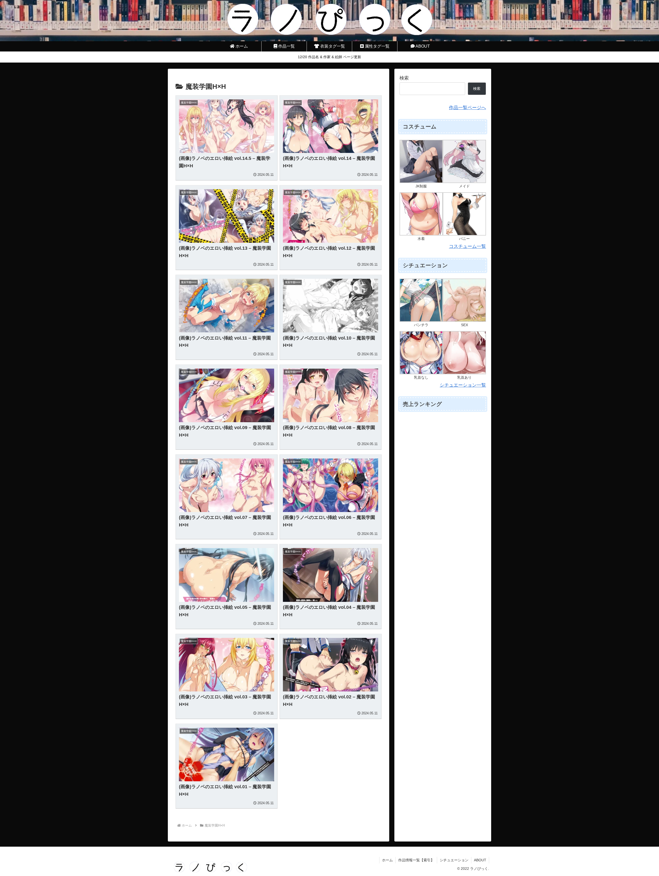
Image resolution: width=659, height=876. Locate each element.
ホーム (387, 860)
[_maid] (464, 161)
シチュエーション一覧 (463, 385)
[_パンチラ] (421, 299)
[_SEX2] (464, 299)
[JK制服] (421, 161)
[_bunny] (464, 213)
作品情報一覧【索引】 (416, 860)
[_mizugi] (421, 213)
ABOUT (480, 860)
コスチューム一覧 (467, 246)
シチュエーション (454, 860)
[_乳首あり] (464, 352)
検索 (404, 78)
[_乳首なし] (421, 352)
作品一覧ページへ (467, 107)
